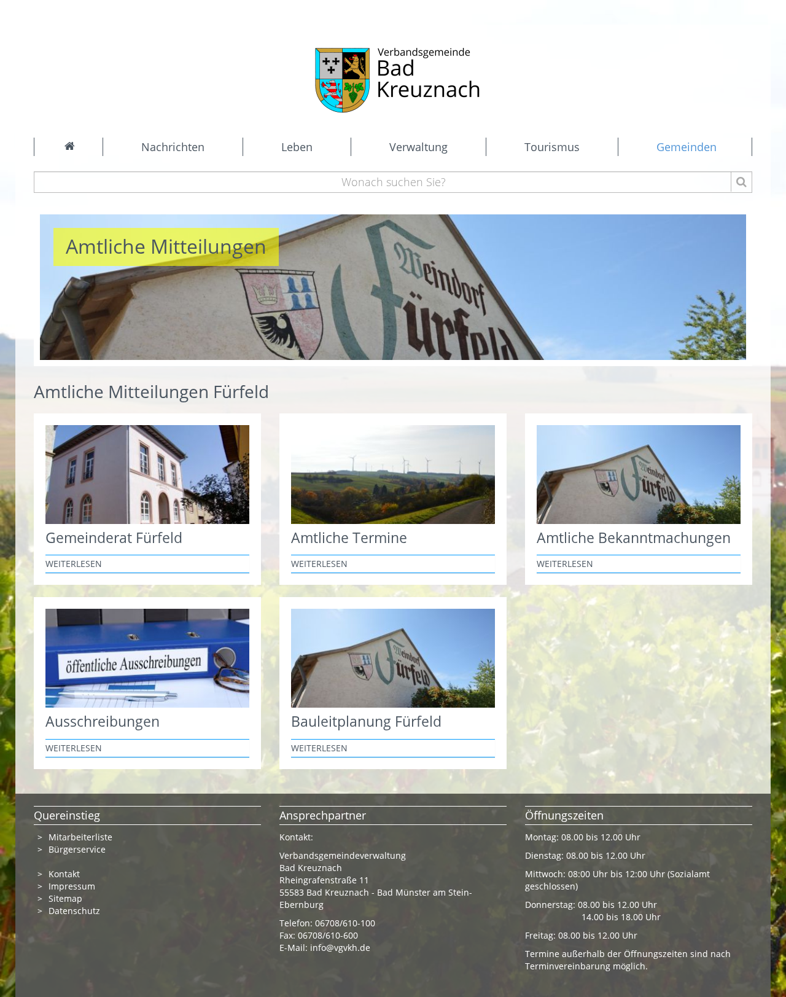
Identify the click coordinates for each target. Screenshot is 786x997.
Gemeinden (686, 146)
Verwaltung (418, 146)
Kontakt (64, 874)
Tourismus (552, 146)
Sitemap (65, 898)
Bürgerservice (77, 849)
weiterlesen (73, 563)
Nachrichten (172, 146)
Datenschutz (76, 911)
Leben (297, 146)
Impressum (72, 886)
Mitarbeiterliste (80, 837)
